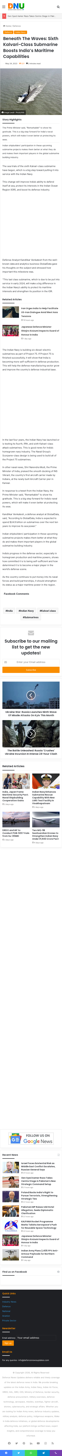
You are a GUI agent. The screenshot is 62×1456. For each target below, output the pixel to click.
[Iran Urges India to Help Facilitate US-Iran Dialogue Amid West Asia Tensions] (10, 312)
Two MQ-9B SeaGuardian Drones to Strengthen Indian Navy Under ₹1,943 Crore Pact (45, 834)
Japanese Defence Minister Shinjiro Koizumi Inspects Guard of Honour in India (40, 330)
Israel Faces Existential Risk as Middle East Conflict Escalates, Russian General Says (38, 1166)
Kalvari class (48, 610)
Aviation (6, 1316)
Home (8, 26)
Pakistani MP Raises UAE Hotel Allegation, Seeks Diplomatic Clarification (37, 1210)
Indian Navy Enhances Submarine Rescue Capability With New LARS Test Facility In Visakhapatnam (44, 797)
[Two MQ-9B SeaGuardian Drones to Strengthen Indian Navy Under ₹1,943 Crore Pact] (46, 819)
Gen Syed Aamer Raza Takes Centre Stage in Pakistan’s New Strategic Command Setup (38, 1181)
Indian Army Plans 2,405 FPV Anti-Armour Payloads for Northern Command (39, 1254)
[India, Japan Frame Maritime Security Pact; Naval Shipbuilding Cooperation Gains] (16, 781)
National (6, 1311)
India (10, 610)
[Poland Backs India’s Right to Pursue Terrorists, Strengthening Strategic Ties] (10, 1196)
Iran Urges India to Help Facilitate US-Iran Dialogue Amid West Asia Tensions (39, 312)
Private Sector (9, 1320)
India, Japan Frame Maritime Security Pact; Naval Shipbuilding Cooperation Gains (15, 796)
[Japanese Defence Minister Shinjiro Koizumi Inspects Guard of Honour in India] (10, 330)
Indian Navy (20, 32)
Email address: (9, 1338)
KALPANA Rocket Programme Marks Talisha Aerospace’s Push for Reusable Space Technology (39, 1224)
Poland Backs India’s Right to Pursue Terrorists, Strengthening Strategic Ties (39, 1195)
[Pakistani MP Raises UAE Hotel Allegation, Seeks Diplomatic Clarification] (10, 1211)
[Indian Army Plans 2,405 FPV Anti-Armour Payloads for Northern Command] (10, 1255)
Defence (17, 26)
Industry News (9, 1302)
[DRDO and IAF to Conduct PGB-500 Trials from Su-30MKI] (16, 819)
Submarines (31, 617)
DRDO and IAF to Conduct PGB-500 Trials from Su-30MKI (15, 833)
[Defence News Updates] (16, 6)
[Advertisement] (31, 226)
